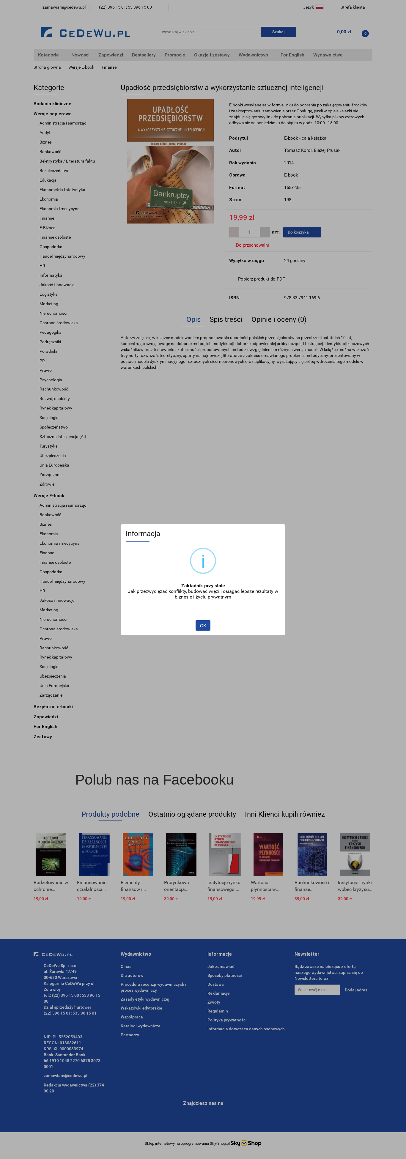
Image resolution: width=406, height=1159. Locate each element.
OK (203, 626)
